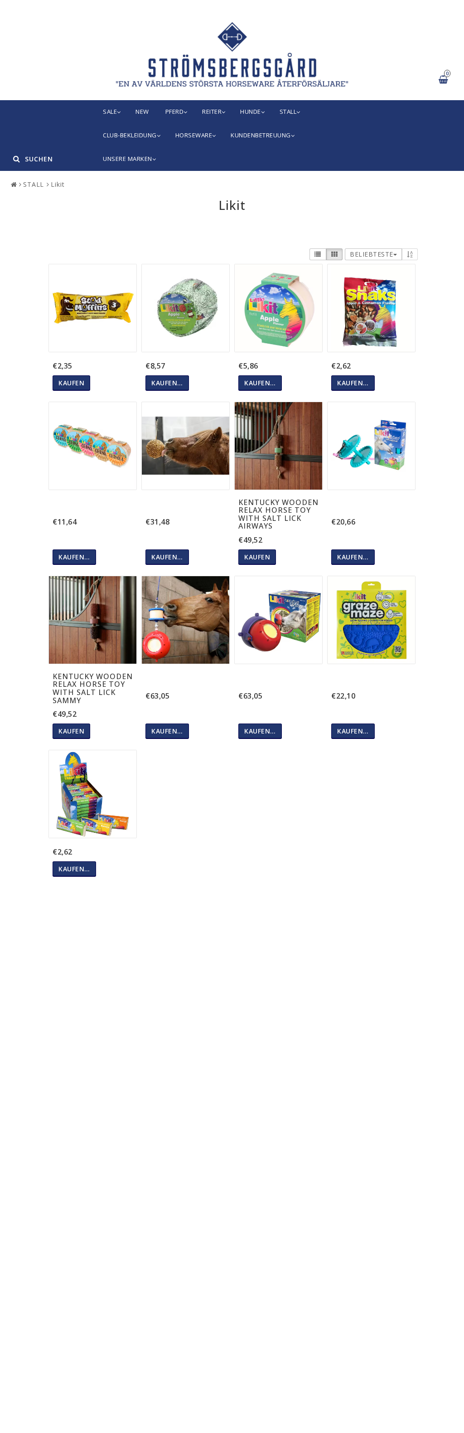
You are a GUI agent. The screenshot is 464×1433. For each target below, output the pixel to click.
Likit (58, 184)
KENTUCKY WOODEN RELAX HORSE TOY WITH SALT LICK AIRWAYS (278, 514)
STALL (288, 111)
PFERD (174, 111)
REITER (212, 111)
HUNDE (250, 111)
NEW (142, 111)
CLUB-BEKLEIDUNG (130, 135)
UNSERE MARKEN (127, 159)
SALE (110, 111)
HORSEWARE (194, 135)
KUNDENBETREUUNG (261, 135)
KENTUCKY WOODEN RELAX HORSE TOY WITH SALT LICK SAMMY (93, 688)
